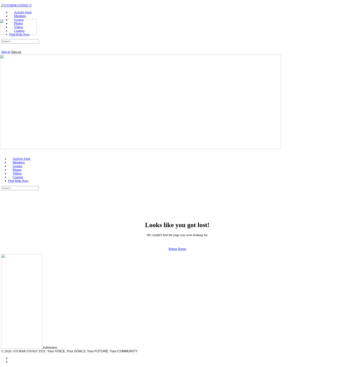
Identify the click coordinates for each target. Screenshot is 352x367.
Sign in (5, 52)
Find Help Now (18, 180)
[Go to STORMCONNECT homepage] (16, 5)
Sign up (16, 52)
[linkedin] (11, 362)
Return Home (177, 249)
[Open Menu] (2, 17)
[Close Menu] (2, 152)
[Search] (3, 48)
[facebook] (11, 358)
